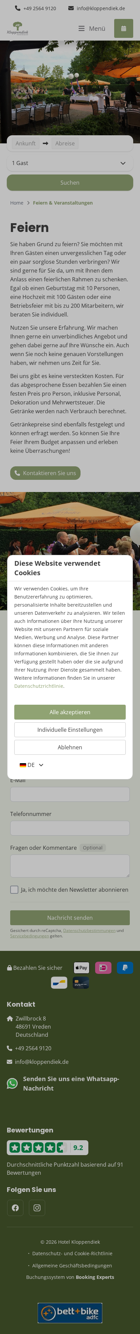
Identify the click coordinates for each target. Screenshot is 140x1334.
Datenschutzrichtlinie (38, 686)
